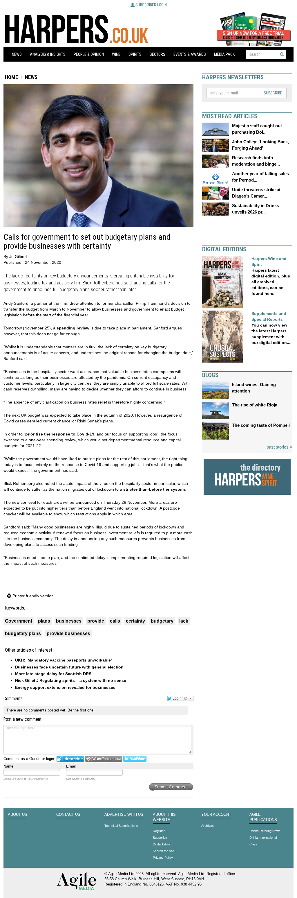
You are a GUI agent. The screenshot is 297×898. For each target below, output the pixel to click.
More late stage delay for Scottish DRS (53, 673)
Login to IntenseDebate (70, 759)
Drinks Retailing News (264, 831)
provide (95, 621)
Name (8, 766)
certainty (135, 621)
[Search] (282, 54)
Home (11, 77)
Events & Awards (189, 54)
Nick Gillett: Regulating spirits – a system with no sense (70, 680)
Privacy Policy (163, 857)
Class (253, 844)
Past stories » (279, 446)
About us (17, 815)
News (17, 54)
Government (18, 621)
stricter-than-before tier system (154, 489)
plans (44, 621)
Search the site (163, 851)
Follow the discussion (188, 698)
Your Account (216, 815)
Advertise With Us (123, 815)
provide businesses (68, 633)
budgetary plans (23, 633)
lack (183, 621)
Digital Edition (162, 844)
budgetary (162, 621)
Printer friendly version (32, 596)
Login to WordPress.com (103, 759)
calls (115, 621)
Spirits (135, 54)
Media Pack (224, 54)
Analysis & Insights (48, 54)
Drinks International (263, 837)
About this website (164, 817)
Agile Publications (263, 817)
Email (71, 766)
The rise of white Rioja (254, 404)
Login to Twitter (134, 759)
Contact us (68, 815)
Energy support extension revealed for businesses (65, 687)
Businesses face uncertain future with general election (69, 667)
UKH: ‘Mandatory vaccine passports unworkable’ (63, 660)
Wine (116, 54)
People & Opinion (89, 54)
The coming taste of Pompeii (261, 425)
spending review (73, 328)
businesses (69, 621)
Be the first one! (81, 710)
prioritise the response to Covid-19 (59, 434)
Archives (207, 825)
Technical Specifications (121, 825)
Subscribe (273, 93)
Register (159, 831)
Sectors (157, 54)
